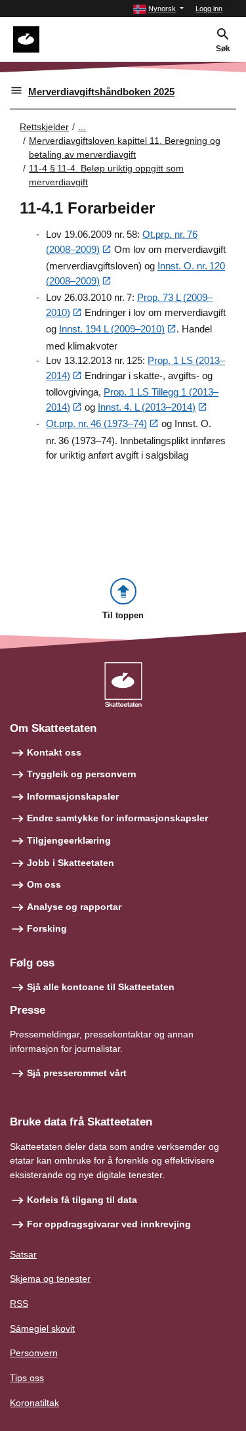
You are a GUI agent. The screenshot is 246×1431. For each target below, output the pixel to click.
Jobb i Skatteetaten (70, 862)
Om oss (44, 884)
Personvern (34, 1353)
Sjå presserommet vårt (77, 1073)
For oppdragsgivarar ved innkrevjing (109, 1224)
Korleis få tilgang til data (82, 1199)
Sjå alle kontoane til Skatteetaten (100, 987)
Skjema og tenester (50, 1278)
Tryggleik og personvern (81, 774)
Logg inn (208, 8)
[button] (158, 8)
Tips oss (27, 1378)
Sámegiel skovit (42, 1328)
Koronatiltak (34, 1402)
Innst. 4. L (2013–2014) (146, 407)
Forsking (47, 928)
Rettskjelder (44, 127)
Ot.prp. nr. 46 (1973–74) (96, 423)
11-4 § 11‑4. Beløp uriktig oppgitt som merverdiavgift (106, 175)
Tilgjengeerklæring (69, 840)
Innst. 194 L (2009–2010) (112, 328)
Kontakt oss (54, 752)
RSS (19, 1303)
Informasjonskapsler (73, 796)
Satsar (23, 1254)
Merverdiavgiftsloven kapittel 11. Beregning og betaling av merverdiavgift (124, 147)
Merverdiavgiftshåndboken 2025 (101, 91)
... (82, 127)
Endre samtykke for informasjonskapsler (117, 818)
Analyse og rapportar (74, 906)
